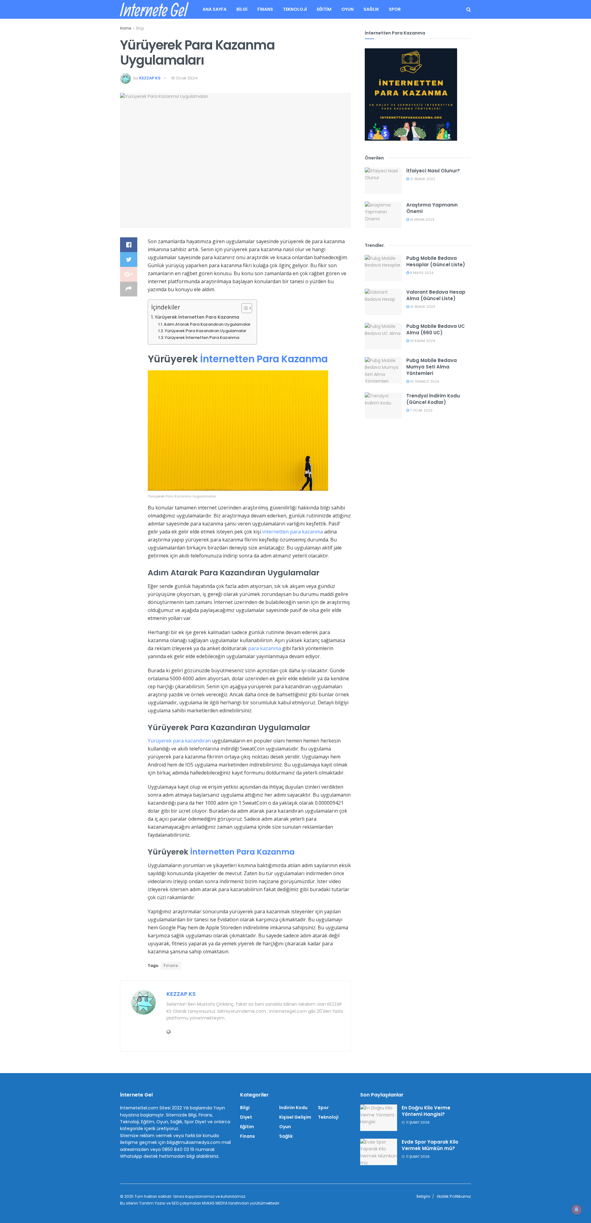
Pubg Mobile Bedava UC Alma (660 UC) (435, 329)
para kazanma (264, 648)
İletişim (423, 1196)
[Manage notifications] (576, 1209)
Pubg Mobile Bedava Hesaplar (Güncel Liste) (435, 261)
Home (125, 28)
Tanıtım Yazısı (152, 1203)
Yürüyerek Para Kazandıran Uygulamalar (205, 331)
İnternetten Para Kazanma (264, 359)
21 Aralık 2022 (422, 178)
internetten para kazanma (292, 531)
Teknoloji (295, 9)
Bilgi (241, 9)
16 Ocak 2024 (184, 78)
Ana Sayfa (215, 9)
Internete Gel (153, 9)
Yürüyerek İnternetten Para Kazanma (197, 317)
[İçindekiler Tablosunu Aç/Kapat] (244, 308)
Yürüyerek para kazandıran (179, 740)
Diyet (246, 1117)
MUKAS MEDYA (214, 1203)
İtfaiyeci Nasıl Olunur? (433, 170)
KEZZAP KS (150, 78)
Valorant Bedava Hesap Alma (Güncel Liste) (435, 295)
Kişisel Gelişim (295, 1117)
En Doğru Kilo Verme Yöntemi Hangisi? (426, 1110)
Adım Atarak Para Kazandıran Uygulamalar (207, 324)
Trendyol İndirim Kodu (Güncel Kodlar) (433, 398)
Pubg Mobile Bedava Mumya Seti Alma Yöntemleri (431, 366)
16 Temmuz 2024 (424, 381)
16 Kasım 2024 (422, 340)
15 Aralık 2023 (422, 306)
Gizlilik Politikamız (454, 1196)
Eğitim (324, 9)
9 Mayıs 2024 (421, 272)
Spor (395, 9)
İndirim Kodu (293, 1107)
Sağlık (371, 9)
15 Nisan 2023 (421, 219)
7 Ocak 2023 (420, 410)
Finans (265, 9)
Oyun (347, 9)
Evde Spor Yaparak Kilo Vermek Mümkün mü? (430, 1145)
